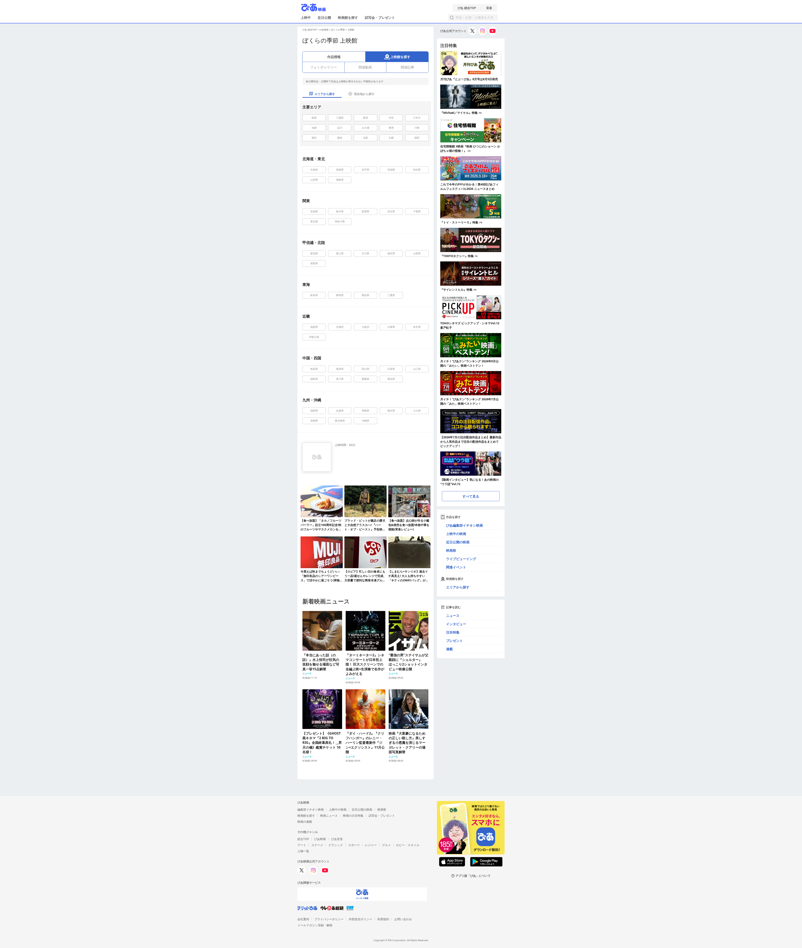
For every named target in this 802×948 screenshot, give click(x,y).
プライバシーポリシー (329, 919)
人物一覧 (303, 851)
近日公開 (324, 17)
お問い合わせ (403, 919)
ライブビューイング (461, 558)
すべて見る (470, 496)
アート (301, 845)
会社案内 (303, 919)
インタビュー (456, 624)
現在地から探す (364, 94)
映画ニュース (329, 815)
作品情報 (334, 56)
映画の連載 (304, 822)
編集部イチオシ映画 (310, 809)
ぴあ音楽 (337, 839)
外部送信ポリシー (360, 919)
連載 (449, 649)
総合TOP (303, 839)
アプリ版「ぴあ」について (473, 876)
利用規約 (383, 919)
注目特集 (452, 632)
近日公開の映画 (458, 542)
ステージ (317, 845)
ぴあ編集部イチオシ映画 (464, 525)
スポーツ (354, 845)
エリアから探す (458, 587)
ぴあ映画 (324, 29)
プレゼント (454, 640)
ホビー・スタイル (407, 845)
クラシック (335, 845)
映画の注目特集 (353, 815)
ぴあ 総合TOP (467, 7)
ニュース (452, 615)
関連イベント (456, 567)
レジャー (371, 845)
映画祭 (451, 550)
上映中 (306, 17)
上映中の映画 (456, 533)
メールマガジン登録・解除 (314, 925)
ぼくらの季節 (338, 29)
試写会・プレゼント (380, 17)
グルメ (386, 845)
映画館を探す (348, 17)
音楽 (489, 7)
